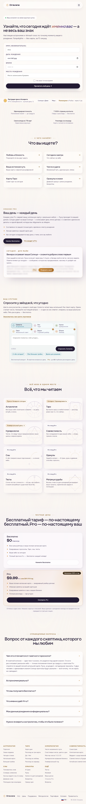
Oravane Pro (49, 779)
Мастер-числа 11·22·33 (53, 755)
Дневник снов (8, 779)
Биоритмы (28, 779)
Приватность (73, 796)
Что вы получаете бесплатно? (43, 691)
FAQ (18, 796)
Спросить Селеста (65, 349)
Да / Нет (28, 755)
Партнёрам (54, 796)
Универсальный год (52, 761)
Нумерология (52, 746)
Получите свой (46, 270)
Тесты (47, 770)
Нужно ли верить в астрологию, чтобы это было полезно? (43, 721)
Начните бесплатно (43, 562)
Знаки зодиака (8, 752)
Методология (43, 796)
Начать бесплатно (13, 241)
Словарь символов (10, 773)
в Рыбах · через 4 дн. (71, 100)
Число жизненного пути (53, 749)
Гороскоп (6, 749)
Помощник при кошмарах (12, 782)
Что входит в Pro (30, 241)
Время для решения (53, 354)
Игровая (48, 773)
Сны (5, 766)
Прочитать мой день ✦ (43, 86)
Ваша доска (49, 776)
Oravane (14, 5)
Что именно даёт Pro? (43, 701)
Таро (27, 746)
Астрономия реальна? (43, 680)
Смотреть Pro (43, 600)
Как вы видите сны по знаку (13, 776)
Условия (63, 796)
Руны (27, 773)
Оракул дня (29, 782)
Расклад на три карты (33, 752)
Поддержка (32, 796)
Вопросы (48, 782)
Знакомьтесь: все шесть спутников (17, 317)
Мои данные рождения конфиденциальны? (43, 711)
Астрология (9, 746)
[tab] (21, 325)
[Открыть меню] (79, 5)
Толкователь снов (9, 770)
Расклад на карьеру (32, 761)
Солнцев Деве (43, 100)
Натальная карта (9, 758)
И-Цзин (27, 770)
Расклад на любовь (32, 758)
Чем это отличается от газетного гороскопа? (43, 656)
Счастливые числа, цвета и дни (56, 752)
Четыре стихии (8, 755)
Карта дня (28, 749)
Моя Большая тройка (34, 354)
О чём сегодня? (18, 354)
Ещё (47, 766)
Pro (49, 359)
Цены (24, 796)
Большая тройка (9, 761)
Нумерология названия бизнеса (56, 758)
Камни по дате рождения (34, 776)
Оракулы (29, 766)
